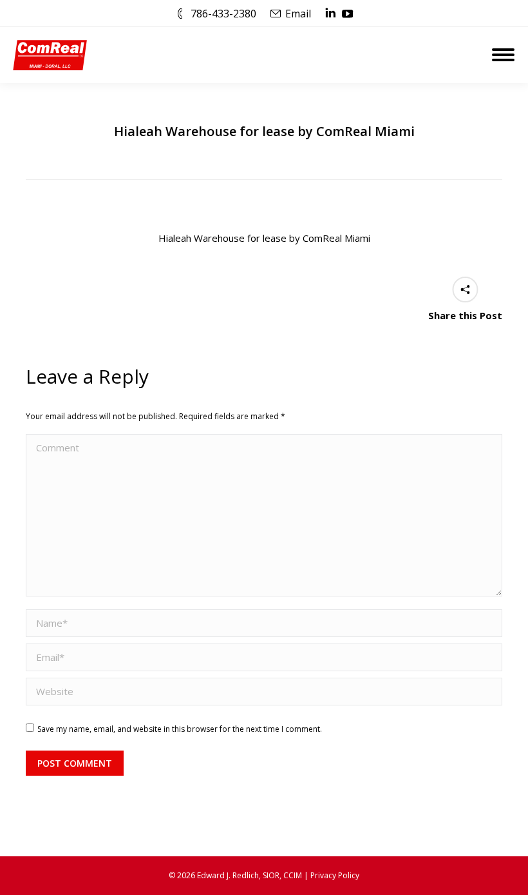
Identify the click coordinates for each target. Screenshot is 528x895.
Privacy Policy (334, 875)
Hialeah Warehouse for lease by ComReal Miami (264, 237)
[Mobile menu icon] (503, 55)
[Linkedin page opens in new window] (330, 13)
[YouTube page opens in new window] (347, 13)
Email (298, 13)
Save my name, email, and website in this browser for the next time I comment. (179, 728)
